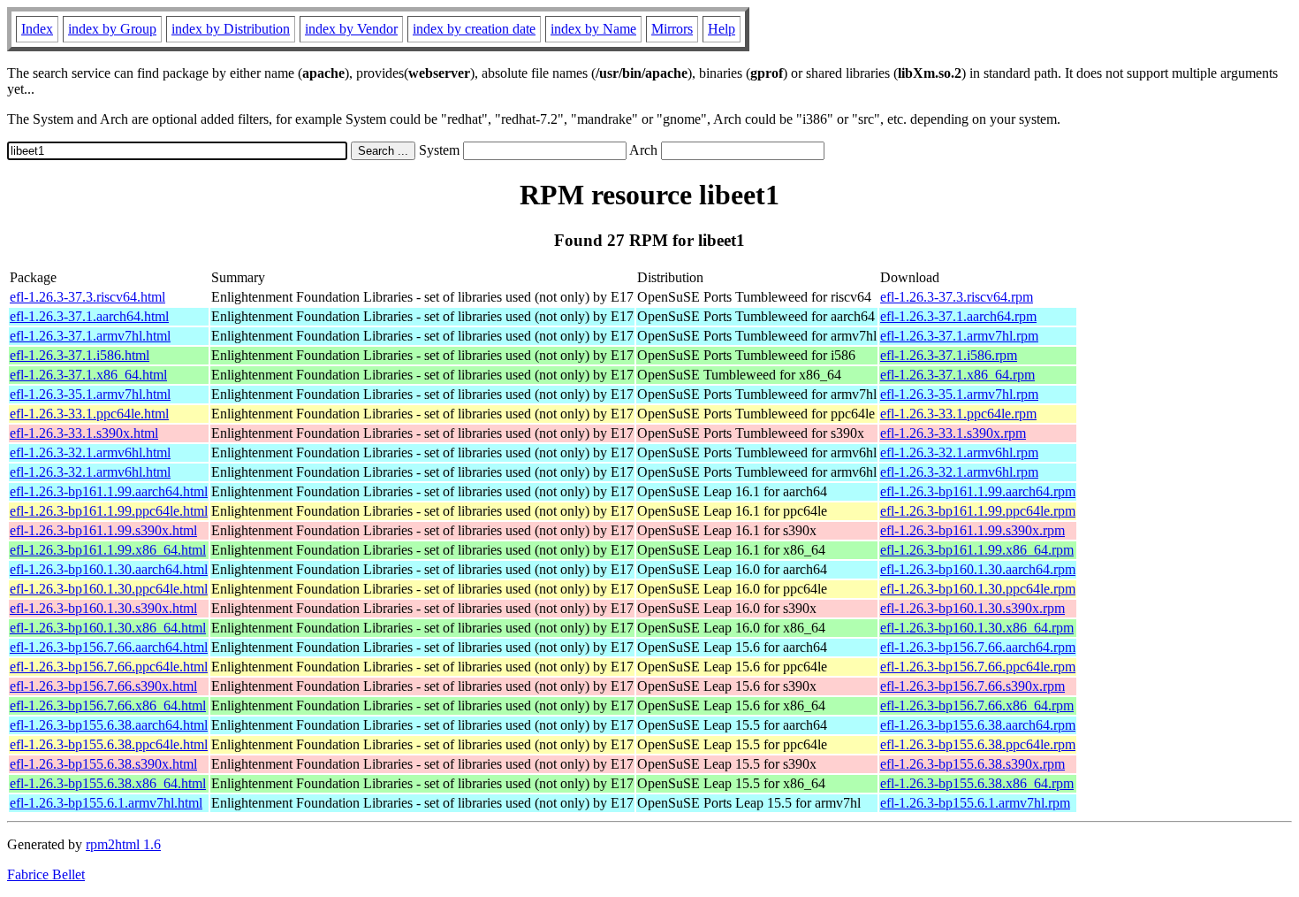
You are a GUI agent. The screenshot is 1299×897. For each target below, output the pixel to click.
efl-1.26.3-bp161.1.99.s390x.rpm (972, 530)
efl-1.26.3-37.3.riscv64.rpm (956, 296)
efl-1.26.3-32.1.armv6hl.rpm (959, 452)
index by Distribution (230, 28)
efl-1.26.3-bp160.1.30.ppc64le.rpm (977, 588)
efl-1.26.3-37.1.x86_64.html (88, 374)
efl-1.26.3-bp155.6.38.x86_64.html (108, 783)
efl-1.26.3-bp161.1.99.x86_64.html (108, 549)
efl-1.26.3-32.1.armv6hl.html (90, 452)
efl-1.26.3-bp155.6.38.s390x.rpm (972, 763)
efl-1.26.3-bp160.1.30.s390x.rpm (972, 608)
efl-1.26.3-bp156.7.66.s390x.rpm (972, 686)
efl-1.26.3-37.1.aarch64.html (89, 316)
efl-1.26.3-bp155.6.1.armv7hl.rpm (975, 802)
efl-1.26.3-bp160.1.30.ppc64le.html (109, 588)
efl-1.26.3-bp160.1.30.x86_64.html (108, 627)
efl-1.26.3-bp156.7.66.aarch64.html (109, 647)
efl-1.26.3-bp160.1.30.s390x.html (103, 608)
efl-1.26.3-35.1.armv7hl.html (90, 394)
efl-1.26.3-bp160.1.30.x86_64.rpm (977, 627)
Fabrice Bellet (46, 874)
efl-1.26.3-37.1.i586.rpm (948, 355)
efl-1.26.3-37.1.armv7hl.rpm (959, 335)
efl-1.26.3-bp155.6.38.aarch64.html (109, 724)
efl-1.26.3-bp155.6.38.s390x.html (103, 763)
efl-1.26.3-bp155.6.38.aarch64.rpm (977, 724)
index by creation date (474, 28)
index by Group (112, 28)
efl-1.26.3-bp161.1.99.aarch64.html (109, 491)
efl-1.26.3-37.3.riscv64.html (87, 296)
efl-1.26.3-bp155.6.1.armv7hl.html (106, 802)
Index (37, 28)
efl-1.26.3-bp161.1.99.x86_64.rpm (977, 549)
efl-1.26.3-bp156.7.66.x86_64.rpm (977, 705)
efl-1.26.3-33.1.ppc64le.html (89, 413)
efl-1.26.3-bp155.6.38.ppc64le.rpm (977, 744)
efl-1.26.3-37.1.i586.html (79, 355)
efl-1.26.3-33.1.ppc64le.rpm (958, 413)
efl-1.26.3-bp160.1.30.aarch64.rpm (977, 569)
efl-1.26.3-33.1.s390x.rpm (953, 433)
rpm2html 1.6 (123, 844)
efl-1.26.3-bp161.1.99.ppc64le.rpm (977, 510)
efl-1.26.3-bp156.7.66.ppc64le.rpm (977, 666)
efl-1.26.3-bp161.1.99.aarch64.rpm (977, 491)
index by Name (593, 28)
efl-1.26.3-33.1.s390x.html (84, 433)
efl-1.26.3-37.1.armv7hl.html (90, 335)
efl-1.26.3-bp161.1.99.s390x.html (103, 530)
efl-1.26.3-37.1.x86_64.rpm (957, 374)
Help (721, 28)
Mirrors (672, 28)
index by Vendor (351, 28)
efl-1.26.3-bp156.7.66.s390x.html (103, 686)
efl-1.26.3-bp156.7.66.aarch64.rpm (977, 647)
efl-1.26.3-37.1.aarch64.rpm (958, 316)
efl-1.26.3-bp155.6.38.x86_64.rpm (977, 783)
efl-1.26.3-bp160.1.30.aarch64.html (109, 569)
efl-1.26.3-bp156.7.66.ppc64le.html (109, 666)
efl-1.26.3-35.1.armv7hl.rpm (959, 394)
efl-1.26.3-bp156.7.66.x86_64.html (108, 705)
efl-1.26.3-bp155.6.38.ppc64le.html (109, 744)
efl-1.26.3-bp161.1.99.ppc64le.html (109, 510)
